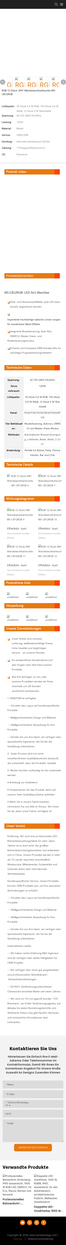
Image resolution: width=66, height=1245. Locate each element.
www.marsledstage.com (43, 1235)
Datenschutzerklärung (40, 1238)
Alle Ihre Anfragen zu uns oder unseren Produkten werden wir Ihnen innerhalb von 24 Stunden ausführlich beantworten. (32, 684)
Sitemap (18, 1238)
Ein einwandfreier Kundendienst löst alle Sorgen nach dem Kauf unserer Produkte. (32, 665)
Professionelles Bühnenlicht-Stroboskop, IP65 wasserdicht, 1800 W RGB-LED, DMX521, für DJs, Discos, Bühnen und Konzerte (17, 1201)
